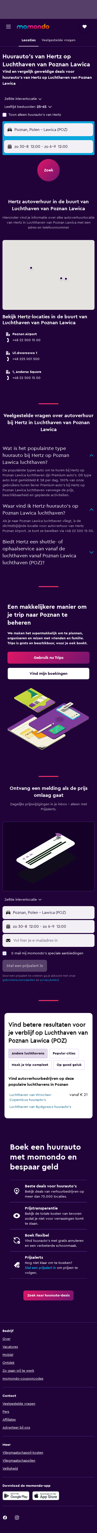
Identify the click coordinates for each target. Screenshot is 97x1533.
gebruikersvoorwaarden (18, 979)
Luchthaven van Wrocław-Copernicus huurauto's (30, 1097)
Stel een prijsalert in (40, 1268)
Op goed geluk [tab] (69, 1065)
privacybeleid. (50, 979)
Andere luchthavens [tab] (28, 1053)
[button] (8, 26)
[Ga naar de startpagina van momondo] (33, 26)
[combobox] (23, 98)
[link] (48, 658)
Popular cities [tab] (64, 1053)
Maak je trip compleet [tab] (30, 1065)
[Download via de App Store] (45, 1495)
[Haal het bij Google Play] (15, 1495)
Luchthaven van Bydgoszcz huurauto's (40, 1107)
